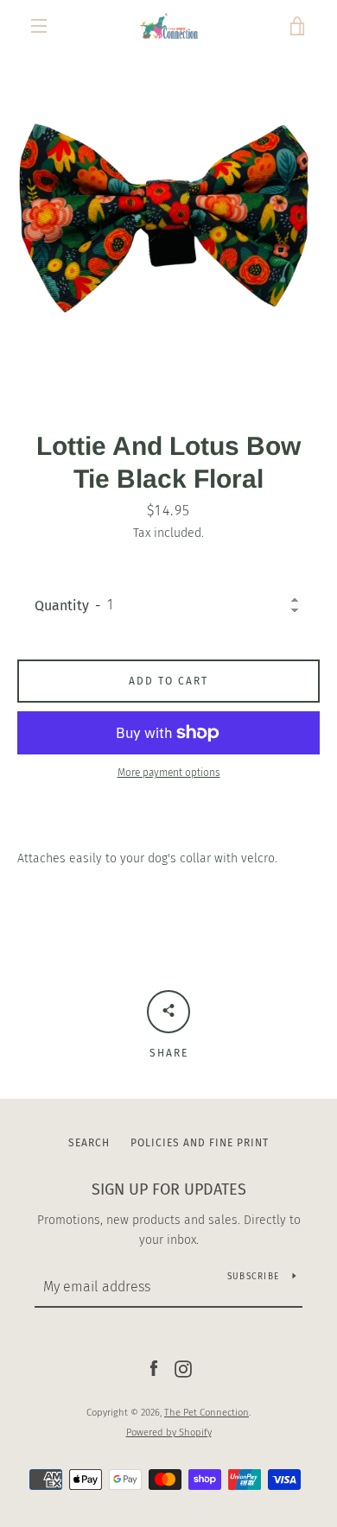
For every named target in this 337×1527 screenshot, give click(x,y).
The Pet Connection (206, 1412)
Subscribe (253, 1276)
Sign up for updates (169, 1189)
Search (89, 1143)
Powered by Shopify (169, 1432)
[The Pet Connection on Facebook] (153, 1368)
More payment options (169, 773)
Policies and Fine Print (199, 1143)
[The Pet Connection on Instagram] (183, 1368)
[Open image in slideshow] (168, 220)
